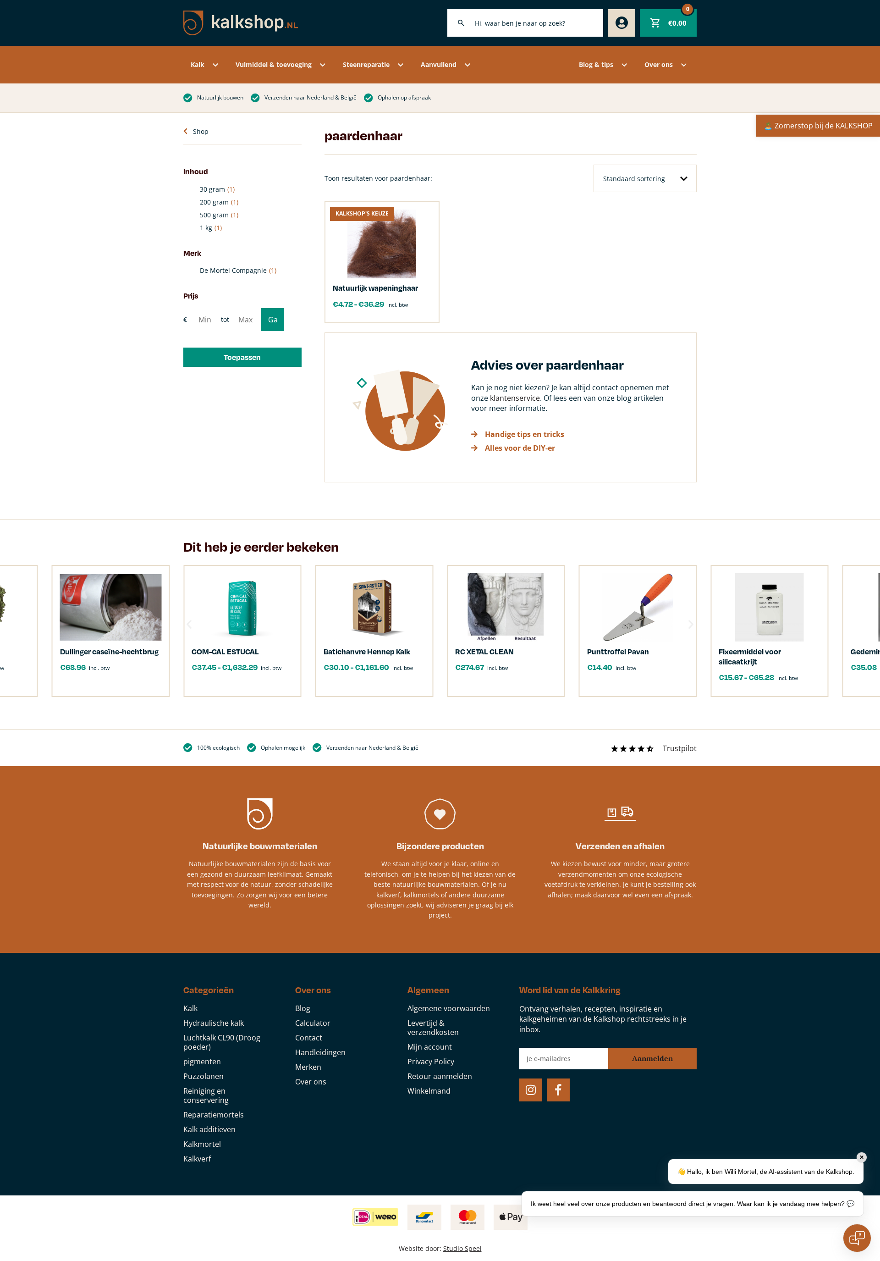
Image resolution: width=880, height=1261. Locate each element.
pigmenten (202, 1061)
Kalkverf (197, 1158)
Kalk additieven (209, 1129)
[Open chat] (857, 1238)
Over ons (658, 64)
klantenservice (515, 398)
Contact (308, 1037)
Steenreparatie (366, 64)
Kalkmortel (202, 1144)
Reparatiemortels (213, 1114)
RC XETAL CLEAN (484, 651)
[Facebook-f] (558, 1089)
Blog (302, 1008)
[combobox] (525, 23)
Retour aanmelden (439, 1076)
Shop (201, 131)
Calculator (312, 1023)
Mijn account (429, 1046)
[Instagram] (530, 1089)
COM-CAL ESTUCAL (225, 651)
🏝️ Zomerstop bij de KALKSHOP (818, 126)
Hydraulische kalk (213, 1023)
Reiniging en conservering (206, 1095)
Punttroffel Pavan (618, 651)
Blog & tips (596, 64)
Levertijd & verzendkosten (433, 1027)
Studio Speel (462, 1248)
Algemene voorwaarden (448, 1008)
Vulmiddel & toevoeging (274, 64)
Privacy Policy (430, 1061)
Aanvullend (438, 64)
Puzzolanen (203, 1076)
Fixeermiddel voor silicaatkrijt (750, 656)
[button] (242, 357)
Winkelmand (429, 1090)
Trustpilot (680, 748)
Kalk (197, 64)
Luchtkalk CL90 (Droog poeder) (221, 1042)
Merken (308, 1067)
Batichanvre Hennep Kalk (367, 651)
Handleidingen (320, 1052)
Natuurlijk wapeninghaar (375, 288)
